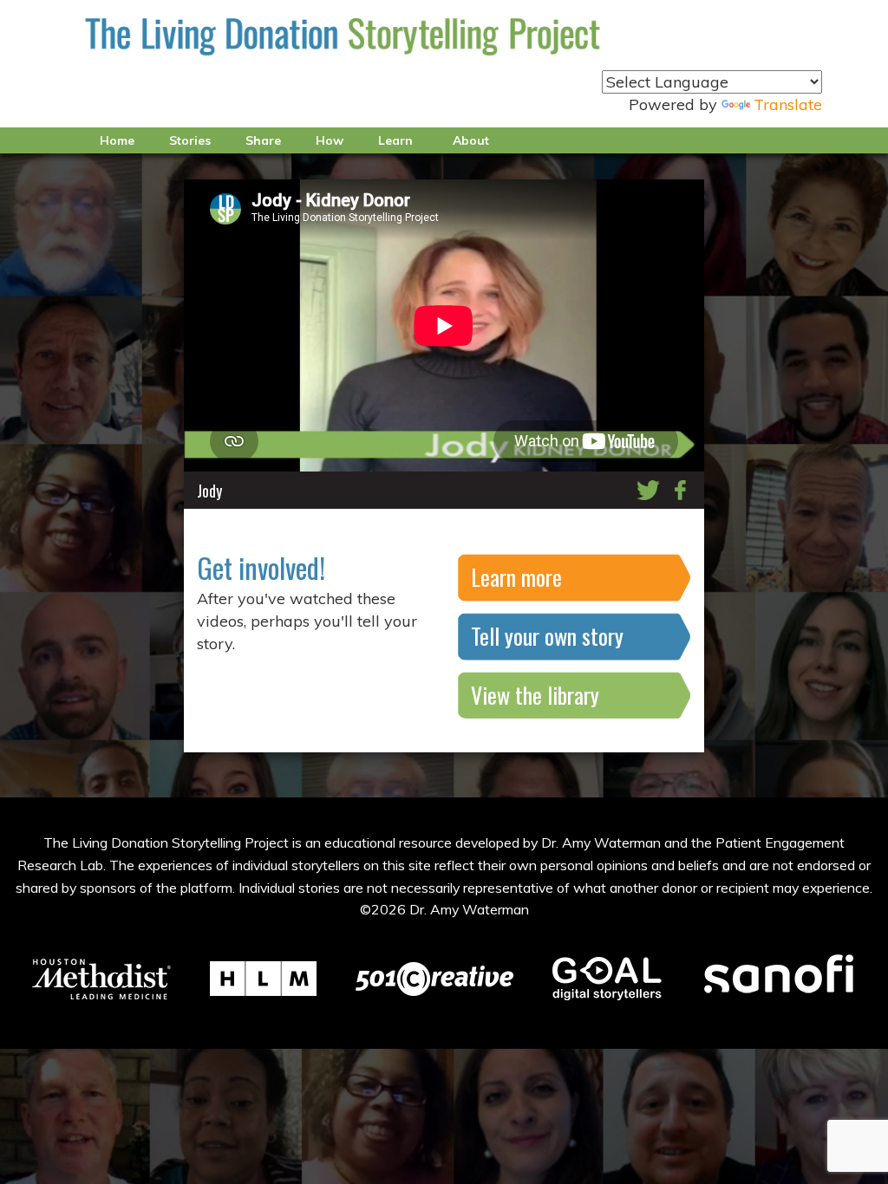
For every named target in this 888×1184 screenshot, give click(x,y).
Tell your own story (547, 636)
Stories (190, 140)
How (329, 140)
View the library (535, 695)
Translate (788, 104)
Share (263, 140)
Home (117, 140)
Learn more (516, 577)
